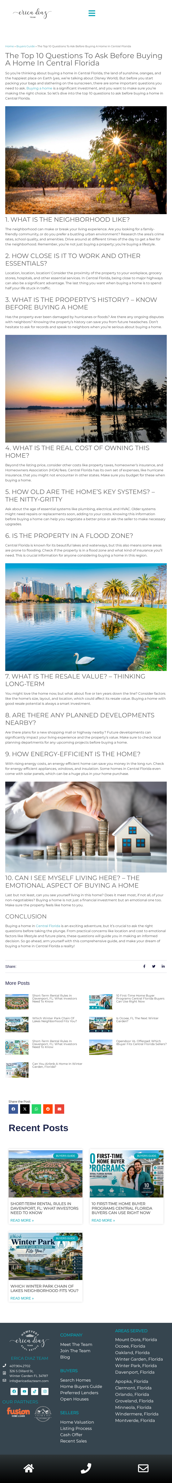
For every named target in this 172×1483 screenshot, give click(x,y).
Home (9, 46)
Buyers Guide (25, 46)
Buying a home (39, 88)
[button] (13, 1109)
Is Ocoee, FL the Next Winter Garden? (137, 1019)
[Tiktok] (34, 1391)
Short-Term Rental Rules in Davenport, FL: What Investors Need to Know (54, 998)
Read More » (22, 1220)
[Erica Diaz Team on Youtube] (24, 1391)
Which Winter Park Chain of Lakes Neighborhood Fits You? (54, 1019)
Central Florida (48, 926)
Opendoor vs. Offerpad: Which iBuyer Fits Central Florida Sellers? (141, 1042)
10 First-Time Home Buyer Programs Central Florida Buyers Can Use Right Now (140, 998)
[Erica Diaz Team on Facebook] (14, 1391)
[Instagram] (44, 1391)
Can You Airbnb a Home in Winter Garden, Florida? (57, 1065)
